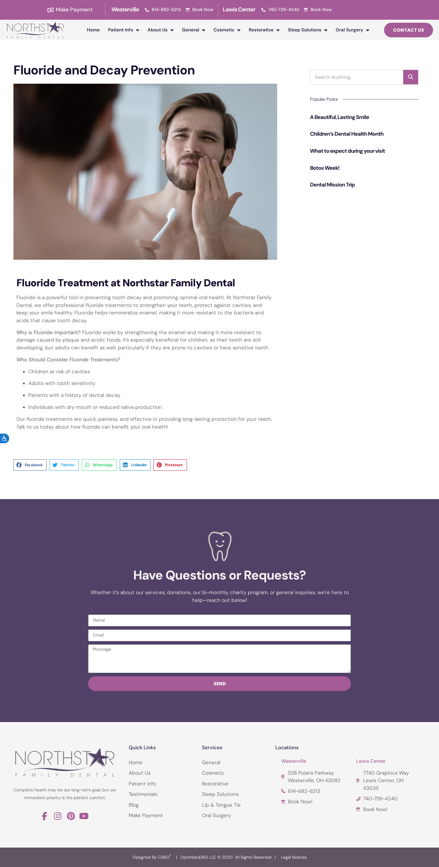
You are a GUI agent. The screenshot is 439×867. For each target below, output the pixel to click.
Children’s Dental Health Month (346, 133)
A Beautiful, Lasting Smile (339, 117)
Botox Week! (325, 168)
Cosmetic (224, 30)
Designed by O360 (152, 857)
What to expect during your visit (347, 151)
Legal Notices (294, 857)
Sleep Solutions (304, 30)
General (190, 30)
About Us (158, 30)
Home (93, 30)
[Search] (410, 77)
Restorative (261, 30)
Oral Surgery (349, 30)
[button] (30, 465)
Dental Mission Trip (332, 184)
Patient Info (120, 30)
